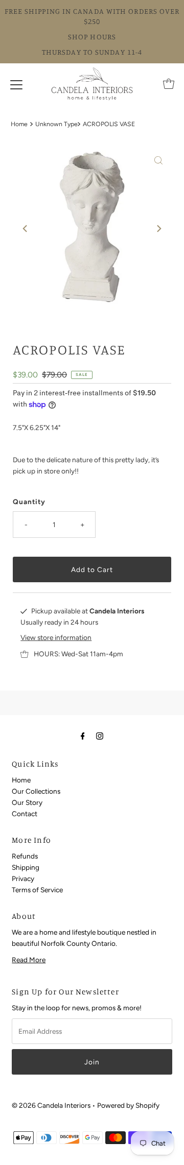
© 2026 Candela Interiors (51, 1105)
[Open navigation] (16, 84)
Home (19, 124)
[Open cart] (168, 84)
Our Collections (36, 791)
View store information (55, 637)
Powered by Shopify (128, 1105)
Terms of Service (37, 890)
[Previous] (25, 229)
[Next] (158, 229)
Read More (28, 960)
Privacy (23, 878)
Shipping (25, 867)
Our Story (27, 802)
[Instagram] (99, 736)
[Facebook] (83, 736)
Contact (24, 814)
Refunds (25, 856)
